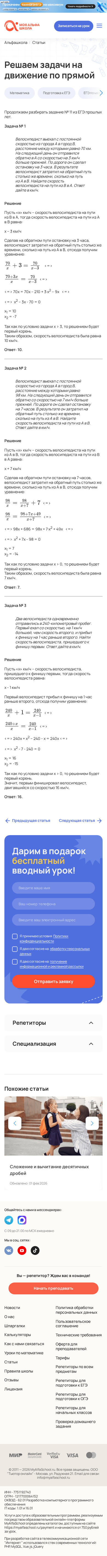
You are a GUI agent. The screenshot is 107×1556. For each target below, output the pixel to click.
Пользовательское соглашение (73, 1324)
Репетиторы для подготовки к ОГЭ (72, 1396)
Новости (12, 1307)
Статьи (11, 1361)
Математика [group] (19, 93)
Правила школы (18, 1371)
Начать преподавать (53, 1288)
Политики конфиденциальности (44, 938)
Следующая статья (77, 820)
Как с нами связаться (24, 1343)
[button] (93, 93)
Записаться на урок (73, 25)
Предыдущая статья (31, 820)
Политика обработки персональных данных (76, 1310)
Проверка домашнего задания (75, 1424)
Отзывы (11, 1379)
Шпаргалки (14, 1325)
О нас (9, 1316)
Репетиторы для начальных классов (74, 1410)
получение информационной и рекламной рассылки (52, 964)
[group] (53, 1143)
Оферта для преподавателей (71, 1346)
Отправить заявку (53, 981)
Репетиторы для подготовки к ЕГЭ (72, 1383)
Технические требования (79, 1334)
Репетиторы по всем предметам (74, 1369)
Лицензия (13, 1389)
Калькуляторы (17, 1334)
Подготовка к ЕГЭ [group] (56, 93)
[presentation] (22, 265)
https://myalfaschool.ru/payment (29, 1527)
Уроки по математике (23, 1352)
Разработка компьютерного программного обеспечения (49, 1502)
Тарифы (63, 1357)
